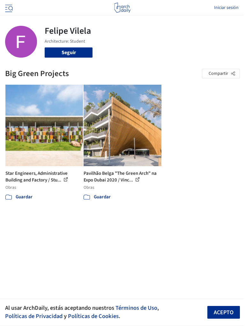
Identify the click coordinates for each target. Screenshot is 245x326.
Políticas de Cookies (93, 316)
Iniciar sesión (226, 7)
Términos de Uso (136, 308)
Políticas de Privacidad (34, 316)
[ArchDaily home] (122, 8)
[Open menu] (8, 7)
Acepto (224, 312)
